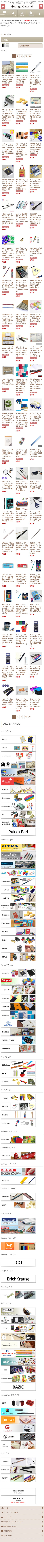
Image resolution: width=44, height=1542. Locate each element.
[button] (3, 6)
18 (26, 56)
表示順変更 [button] (25, 46)
